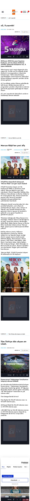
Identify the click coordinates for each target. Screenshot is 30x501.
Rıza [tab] (3, 467)
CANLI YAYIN (26, 500)
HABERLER (3, 18)
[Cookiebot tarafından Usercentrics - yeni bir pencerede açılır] (21, 463)
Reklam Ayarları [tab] (17, 467)
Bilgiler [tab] (9, 467)
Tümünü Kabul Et (7, 476)
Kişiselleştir (14, 480)
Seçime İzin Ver (15, 483)
